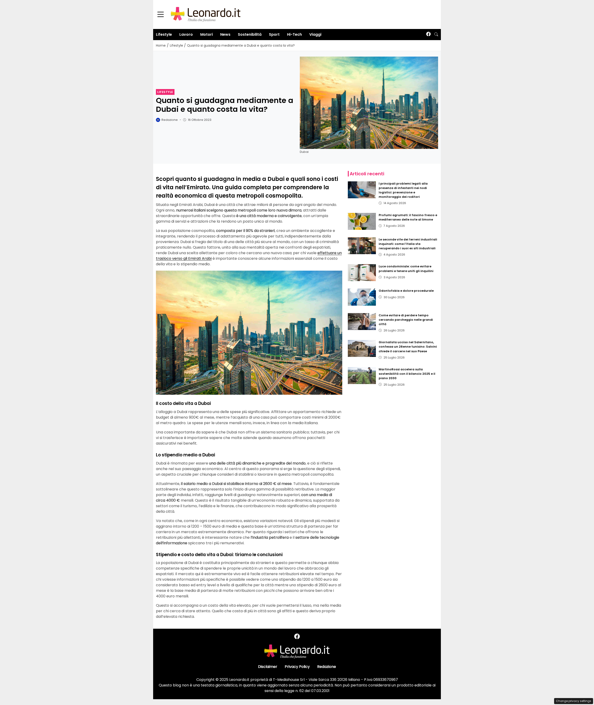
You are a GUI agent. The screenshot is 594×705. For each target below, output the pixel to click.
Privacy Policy (297, 666)
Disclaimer (267, 666)
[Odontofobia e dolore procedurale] (362, 296)
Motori (206, 34)
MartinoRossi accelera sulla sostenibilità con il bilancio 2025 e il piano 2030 (407, 373)
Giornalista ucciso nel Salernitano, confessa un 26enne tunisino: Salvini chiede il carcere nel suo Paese (408, 346)
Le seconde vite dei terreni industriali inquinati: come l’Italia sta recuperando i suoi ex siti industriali (408, 243)
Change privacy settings (573, 701)
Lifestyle (164, 34)
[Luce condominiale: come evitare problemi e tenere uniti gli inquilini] (362, 272)
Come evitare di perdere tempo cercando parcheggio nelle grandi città (406, 319)
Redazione (326, 666)
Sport (274, 34)
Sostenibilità (249, 34)
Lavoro (186, 34)
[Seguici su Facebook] (428, 34)
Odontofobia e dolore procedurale (406, 291)
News (225, 34)
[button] (436, 34)
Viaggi (315, 34)
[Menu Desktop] (160, 15)
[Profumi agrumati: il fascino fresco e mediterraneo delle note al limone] (362, 221)
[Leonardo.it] (205, 14)
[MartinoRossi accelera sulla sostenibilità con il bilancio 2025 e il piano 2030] (362, 375)
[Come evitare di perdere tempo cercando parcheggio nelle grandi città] (362, 321)
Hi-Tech (294, 34)
